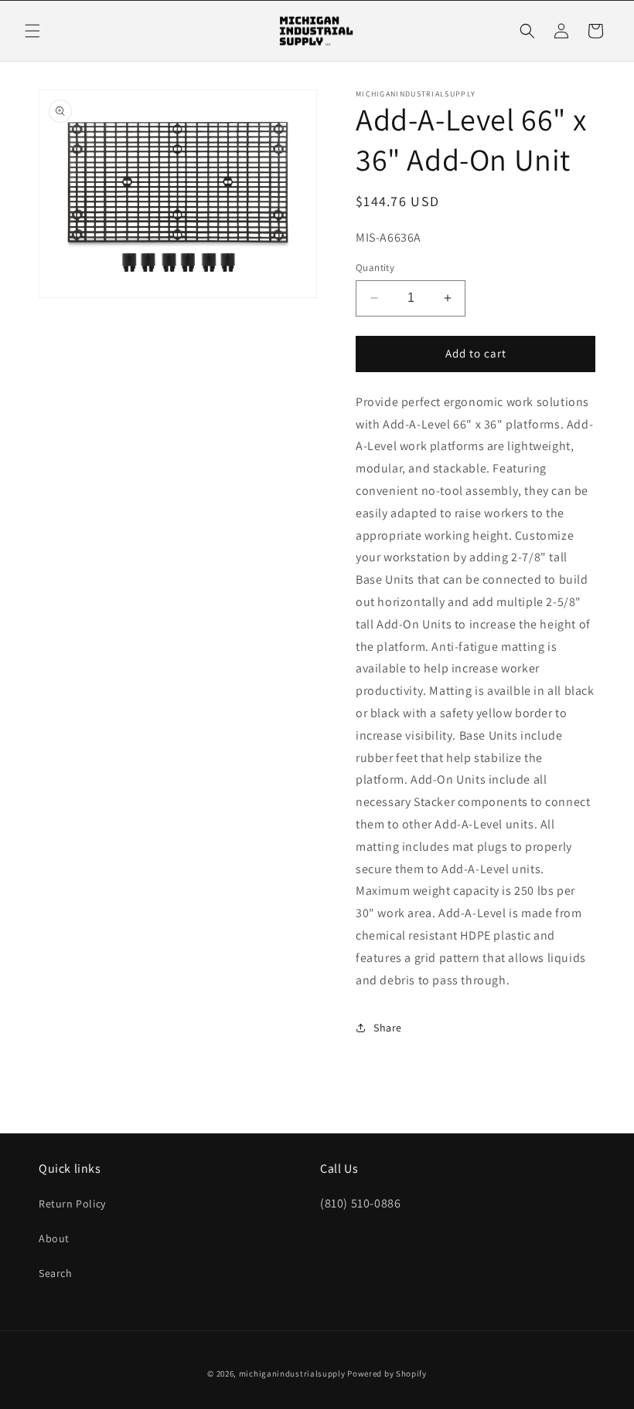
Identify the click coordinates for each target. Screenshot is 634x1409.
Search (56, 1273)
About (54, 1238)
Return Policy (72, 1204)
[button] (32, 31)
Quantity (375, 267)
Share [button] (387, 1028)
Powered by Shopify (387, 1373)
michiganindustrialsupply (292, 1373)
